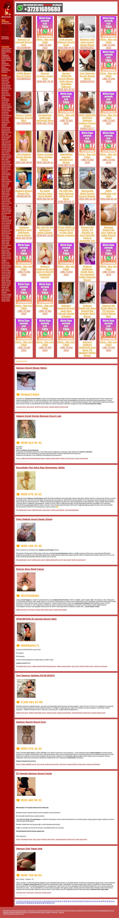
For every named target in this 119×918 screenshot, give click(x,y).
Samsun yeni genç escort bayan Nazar (87, 42)
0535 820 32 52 (66, 89)
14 (36, 901)
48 (105, 901)
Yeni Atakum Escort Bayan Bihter (23, 157)
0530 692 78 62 (45, 123)
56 (23, 903)
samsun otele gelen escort (44, 610)
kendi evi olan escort (41, 407)
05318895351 (24, 78)
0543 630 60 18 (108, 199)
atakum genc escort (38, 560)
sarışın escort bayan (81, 458)
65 (41, 903)
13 (34, 901)
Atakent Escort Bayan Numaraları (73, 910)
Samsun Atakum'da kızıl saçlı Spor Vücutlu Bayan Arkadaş (66, 311)
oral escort (31, 610)
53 (17, 903)
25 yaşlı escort (21, 892)
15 (38, 901)
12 (32, 901)
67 (45, 903)
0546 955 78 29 (45, 81)
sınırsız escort (46, 892)
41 (91, 901)
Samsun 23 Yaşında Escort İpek (23, 42)
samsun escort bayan (64, 713)
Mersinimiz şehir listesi (5, 37)
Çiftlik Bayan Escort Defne (23, 74)
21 (50, 901)
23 (54, 901)
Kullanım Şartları (44, 912)
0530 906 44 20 (66, 47)
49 (107, 901)
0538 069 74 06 (66, 165)
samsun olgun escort (98, 713)
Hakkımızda (13, 912)
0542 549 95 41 (45, 162)
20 (48, 901)
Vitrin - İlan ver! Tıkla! (45, 40)
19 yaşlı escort (21, 407)
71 (54, 903)
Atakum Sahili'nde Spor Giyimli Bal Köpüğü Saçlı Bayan (87, 311)
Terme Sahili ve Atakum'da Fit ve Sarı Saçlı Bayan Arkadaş (66, 231)
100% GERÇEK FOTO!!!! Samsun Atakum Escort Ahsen (87, 120)
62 (35, 903)
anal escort (30, 892)
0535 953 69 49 (45, 199)
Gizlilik (37, 912)
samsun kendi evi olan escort (58, 407)
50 (109, 901)
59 (29, 903)
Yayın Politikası (30, 912)
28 (64, 901)
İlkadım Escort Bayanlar (6, 71)
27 (62, 901)
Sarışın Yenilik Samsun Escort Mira (23, 118)
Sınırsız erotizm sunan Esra (45, 76)
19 (46, 901)
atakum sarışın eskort (53, 458)
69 (50, 903)
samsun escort (6, 23)
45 (99, 901)
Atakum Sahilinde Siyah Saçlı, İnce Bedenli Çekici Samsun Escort (87, 273)
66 (43, 903)
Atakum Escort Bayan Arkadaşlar (33, 910)
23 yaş (18, 764)
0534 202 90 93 (24, 238)
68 (48, 903)
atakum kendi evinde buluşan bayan (33, 458)
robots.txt (55, 912)
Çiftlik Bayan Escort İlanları (6, 57)
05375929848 (24, 123)
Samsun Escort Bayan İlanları (6, 49)
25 (58, 901)
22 (52, 901)
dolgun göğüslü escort (28, 764)
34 (77, 901)
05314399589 (24, 47)
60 (31, 903)
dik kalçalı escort (26, 839)
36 (81, 901)
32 (73, 901)
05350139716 (87, 81)
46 (101, 901)
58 (27, 903)
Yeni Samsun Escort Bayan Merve (87, 76)
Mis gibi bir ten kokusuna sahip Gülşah (44, 230)
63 (37, 903)
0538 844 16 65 (45, 235)
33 (75, 901)
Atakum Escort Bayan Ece (23, 192)
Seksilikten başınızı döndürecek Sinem (66, 158)
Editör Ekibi (21, 912)
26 (60, 901)
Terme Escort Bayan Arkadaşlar (94, 910)
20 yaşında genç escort (23, 510)
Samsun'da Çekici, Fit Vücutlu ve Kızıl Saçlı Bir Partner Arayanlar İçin (87, 234)
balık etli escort (37, 510)
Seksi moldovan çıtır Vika (108, 193)
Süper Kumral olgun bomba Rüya (45, 157)
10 (28, 901)
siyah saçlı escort (81, 839)
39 (87, 901)
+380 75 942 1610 (45, 46)
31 (70, 901)
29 (66, 901)
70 (52, 903)
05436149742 (24, 196)
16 (40, 901)
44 (97, 901)
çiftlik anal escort (21, 610)
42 (93, 901)
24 (56, 901)
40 (89, 901)
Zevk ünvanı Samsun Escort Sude (66, 42)
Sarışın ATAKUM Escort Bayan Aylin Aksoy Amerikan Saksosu (66, 80)
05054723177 (87, 128)
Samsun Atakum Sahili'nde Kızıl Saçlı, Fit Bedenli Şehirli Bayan (87, 349)
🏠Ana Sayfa (6, 17)
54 (19, 903)
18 (44, 901)
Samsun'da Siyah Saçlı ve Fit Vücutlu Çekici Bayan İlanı (108, 311)
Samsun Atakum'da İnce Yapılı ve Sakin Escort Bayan (108, 232)
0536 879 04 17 (66, 201)
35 (79, 901)
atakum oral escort (22, 713)
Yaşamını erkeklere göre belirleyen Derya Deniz (24, 231)
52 (113, 901)
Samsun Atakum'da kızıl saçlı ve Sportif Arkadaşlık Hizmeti (45, 271)
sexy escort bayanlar (72, 510)
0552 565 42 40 (87, 199)
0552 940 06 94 (24, 162)
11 (30, 901)
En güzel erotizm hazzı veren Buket (44, 193)
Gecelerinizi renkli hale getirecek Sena (45, 118)
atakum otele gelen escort (54, 560)
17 (42, 901)
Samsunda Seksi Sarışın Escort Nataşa (87, 193)
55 (21, 903)
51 (111, 901)
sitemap (61, 912)
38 (85, 901)
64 (39, 903)
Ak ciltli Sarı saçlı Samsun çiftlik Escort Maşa (66, 194)
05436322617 (87, 47)
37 (83, 901)
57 (25, 903)
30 (68, 901)
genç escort (30, 407)
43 (95, 901)
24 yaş (18, 458)
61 (33, 903)
